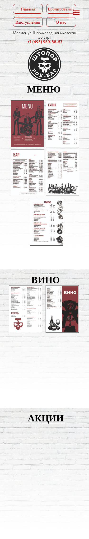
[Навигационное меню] (76, 12)
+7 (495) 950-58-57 (44, 41)
